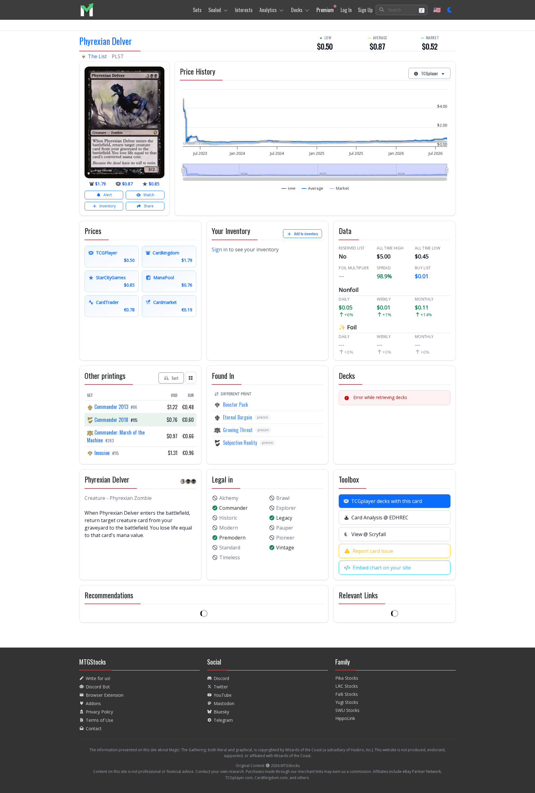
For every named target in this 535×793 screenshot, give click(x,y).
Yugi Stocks (346, 702)
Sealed (214, 10)
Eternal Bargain (237, 417)
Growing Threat (238, 430)
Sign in (220, 249)
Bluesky (221, 712)
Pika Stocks (346, 678)
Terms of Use (99, 720)
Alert (107, 194)
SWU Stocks (347, 710)
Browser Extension (105, 695)
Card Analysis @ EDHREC (379, 517)
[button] (402, 10)
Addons (93, 703)
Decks (296, 10)
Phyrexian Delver (105, 41)
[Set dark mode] (450, 10)
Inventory (107, 206)
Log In (346, 10)
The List (97, 56)
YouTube (223, 695)
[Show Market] (339, 188)
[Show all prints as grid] (190, 377)
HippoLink (345, 718)
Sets (197, 10)
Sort (175, 378)
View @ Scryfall (368, 534)
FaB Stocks (346, 694)
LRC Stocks (346, 686)
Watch (148, 194)
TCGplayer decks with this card (386, 501)
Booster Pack (235, 404)
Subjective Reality (240, 442)
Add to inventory (306, 233)
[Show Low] (288, 188)
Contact (94, 728)
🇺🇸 (437, 10)
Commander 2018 (111, 419)
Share (149, 206)
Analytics (268, 10)
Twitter (221, 687)
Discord (221, 678)
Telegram (223, 720)
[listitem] (86, 9)
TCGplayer (429, 73)
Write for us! (98, 678)
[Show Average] (312, 188)
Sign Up (365, 10)
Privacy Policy (99, 712)
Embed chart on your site (382, 567)
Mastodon (224, 703)
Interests (244, 10)
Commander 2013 (111, 406)
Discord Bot (98, 687)
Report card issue (373, 551)
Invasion (102, 453)
